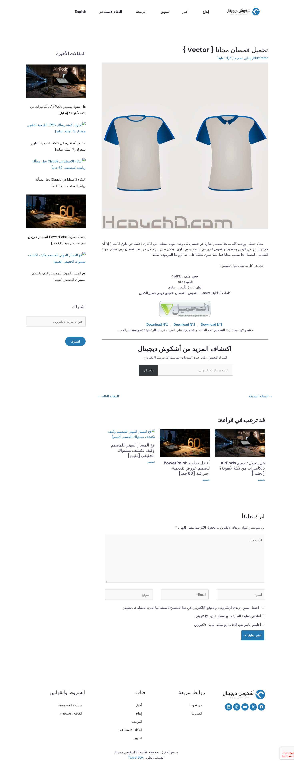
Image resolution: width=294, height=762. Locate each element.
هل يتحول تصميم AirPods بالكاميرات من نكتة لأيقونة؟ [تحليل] (242, 468)
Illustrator (260, 58)
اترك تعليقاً (224, 58)
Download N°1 (157, 324)
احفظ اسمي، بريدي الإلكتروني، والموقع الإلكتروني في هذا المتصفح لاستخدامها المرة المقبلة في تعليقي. (190, 608)
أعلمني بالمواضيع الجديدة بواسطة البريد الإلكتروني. (227, 625)
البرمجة (141, 12)
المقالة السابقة (261, 396)
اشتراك (148, 370)
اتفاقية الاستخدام (71, 713)
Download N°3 (211, 324)
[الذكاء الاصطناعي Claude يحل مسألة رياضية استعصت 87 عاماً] (56, 164)
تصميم (239, 58)
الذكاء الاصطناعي (110, 12)
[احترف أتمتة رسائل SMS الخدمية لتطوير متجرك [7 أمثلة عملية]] (56, 128)
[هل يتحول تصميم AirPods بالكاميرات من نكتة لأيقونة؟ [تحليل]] (56, 81)
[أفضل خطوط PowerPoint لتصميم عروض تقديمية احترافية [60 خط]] (56, 211)
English (80, 12)
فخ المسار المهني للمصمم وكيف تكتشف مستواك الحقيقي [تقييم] (133, 450)
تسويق (165, 12)
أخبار (185, 12)
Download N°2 (184, 324)
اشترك (75, 341)
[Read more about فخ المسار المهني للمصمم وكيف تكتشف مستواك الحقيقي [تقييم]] (130, 434)
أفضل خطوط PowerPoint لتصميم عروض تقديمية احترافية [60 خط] (187, 468)
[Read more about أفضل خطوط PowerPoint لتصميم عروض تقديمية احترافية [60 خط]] (185, 442)
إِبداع (206, 12)
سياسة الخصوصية (70, 705)
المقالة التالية (108, 396)
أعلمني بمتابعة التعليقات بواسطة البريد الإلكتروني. (228, 616)
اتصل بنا (196, 713)
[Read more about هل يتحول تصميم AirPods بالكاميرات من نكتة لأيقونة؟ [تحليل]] (240, 442)
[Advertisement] (56, 436)
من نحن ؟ (195, 705)
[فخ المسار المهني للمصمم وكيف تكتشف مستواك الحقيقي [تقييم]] (56, 258)
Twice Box (136, 757)
